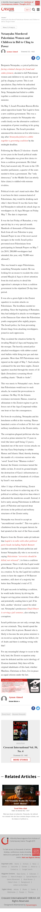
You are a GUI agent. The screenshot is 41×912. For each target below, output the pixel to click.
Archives (26, 864)
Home (17, 864)
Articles (16, 889)
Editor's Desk (12, 882)
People (21, 892)
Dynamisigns (31, 905)
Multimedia (11, 892)
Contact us (14, 869)
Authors (4, 867)
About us (34, 867)
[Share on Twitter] (38, 58)
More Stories (20, 759)
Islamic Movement (13, 879)
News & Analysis (16, 877)
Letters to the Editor (20, 885)
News (34, 864)
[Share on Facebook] (33, 58)
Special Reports (31, 877)
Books (25, 889)
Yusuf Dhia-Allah (20, 808)
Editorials (33, 874)
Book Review (28, 879)
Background (25, 882)
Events (33, 889)
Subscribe (14, 867)
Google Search (27, 869)
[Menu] (38, 9)
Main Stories (21, 874)
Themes (31, 892)
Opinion (4, 877)
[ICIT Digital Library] (37, 3)
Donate (24, 867)
